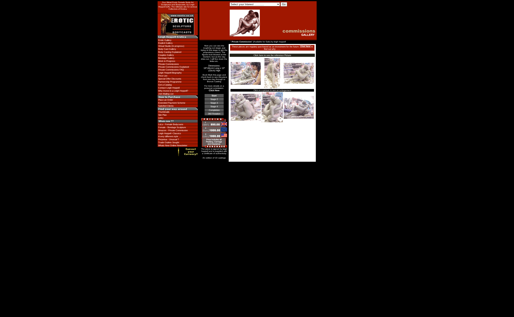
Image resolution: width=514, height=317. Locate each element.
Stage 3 (214, 103)
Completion (214, 110)
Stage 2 (214, 99)
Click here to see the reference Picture (272, 55)
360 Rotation (214, 113)
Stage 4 (214, 106)
